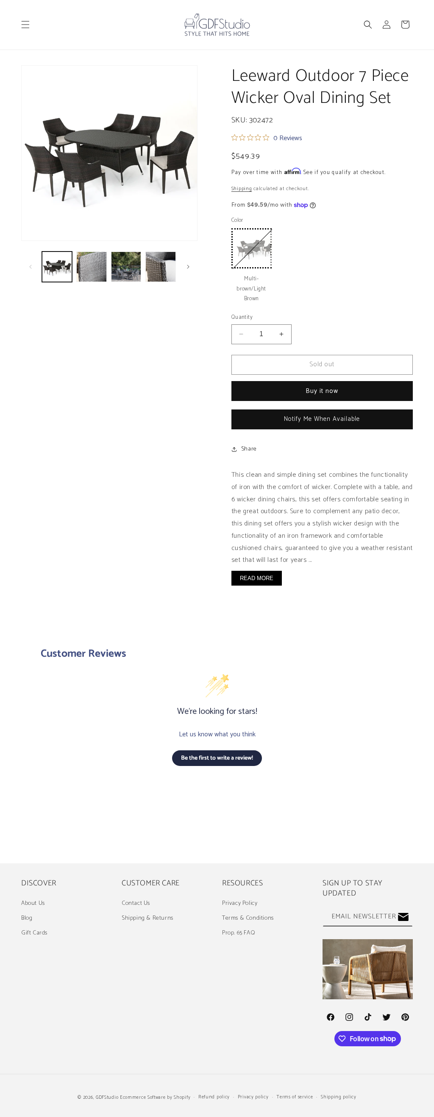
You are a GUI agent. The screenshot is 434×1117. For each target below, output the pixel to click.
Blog (26, 918)
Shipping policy (338, 1097)
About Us (33, 903)
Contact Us (136, 903)
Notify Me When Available (322, 419)
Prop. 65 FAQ (238, 933)
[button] (25, 24)
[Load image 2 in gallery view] (91, 267)
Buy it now (322, 391)
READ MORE (256, 578)
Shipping (241, 189)
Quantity (242, 317)
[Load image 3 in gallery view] (126, 267)
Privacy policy (253, 1097)
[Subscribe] (403, 917)
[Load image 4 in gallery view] (160, 267)
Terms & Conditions (248, 918)
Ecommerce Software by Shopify (155, 1097)
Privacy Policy (239, 903)
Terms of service (294, 1097)
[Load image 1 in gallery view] (57, 267)
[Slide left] (30, 266)
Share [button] (249, 449)
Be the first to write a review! (217, 758)
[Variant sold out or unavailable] (251, 248)
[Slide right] (188, 266)
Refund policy (214, 1097)
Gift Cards (34, 933)
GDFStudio (107, 1097)
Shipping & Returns (147, 918)
